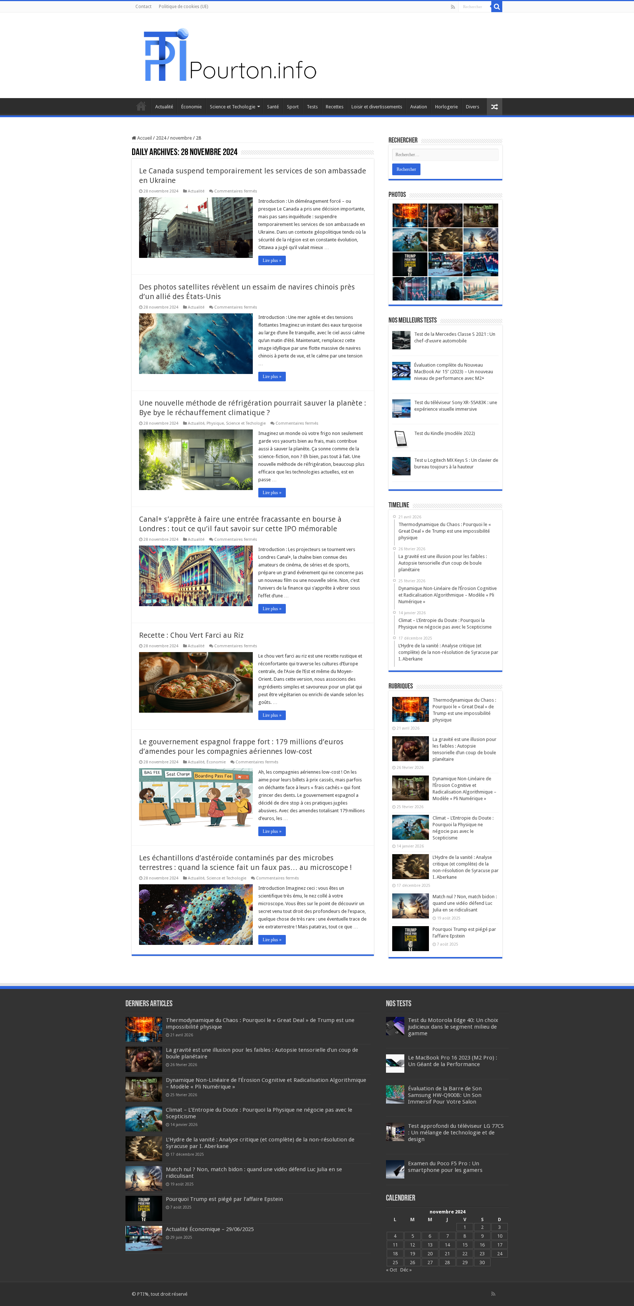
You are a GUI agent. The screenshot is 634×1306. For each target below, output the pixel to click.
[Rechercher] (496, 6)
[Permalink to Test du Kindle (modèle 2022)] (401, 439)
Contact (143, 6)
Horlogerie (446, 106)
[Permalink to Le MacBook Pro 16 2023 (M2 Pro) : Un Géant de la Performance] (395, 1063)
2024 (161, 138)
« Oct (391, 1270)
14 (447, 1245)
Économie (191, 106)
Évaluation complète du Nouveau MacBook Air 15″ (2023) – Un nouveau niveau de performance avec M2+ (453, 371)
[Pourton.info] (229, 54)
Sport (293, 106)
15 (464, 1245)
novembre (181, 138)
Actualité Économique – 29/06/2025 (210, 1229)
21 (447, 1253)
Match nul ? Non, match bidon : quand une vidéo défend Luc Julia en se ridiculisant (465, 903)
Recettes (334, 106)
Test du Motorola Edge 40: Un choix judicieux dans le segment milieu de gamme (453, 1027)
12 (412, 1245)
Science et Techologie (232, 106)
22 (464, 1253)
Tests (312, 106)
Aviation (418, 106)
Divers (472, 106)
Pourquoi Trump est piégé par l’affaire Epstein (224, 1199)
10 (499, 1236)
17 (499, 1245)
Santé (273, 106)
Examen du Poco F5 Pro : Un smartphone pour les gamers (445, 1166)
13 (430, 1245)
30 (482, 1262)
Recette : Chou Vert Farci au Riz (191, 635)
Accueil (141, 106)
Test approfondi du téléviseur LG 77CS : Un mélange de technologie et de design (456, 1133)
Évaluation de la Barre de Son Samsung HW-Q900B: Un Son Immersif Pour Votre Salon (445, 1095)
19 (412, 1253)
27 (430, 1262)
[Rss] (453, 7)
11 (395, 1245)
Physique (215, 423)
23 (482, 1253)
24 (499, 1253)
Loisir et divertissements (376, 106)
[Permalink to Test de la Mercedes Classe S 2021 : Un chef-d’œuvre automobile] (401, 340)
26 (412, 1262)
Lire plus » (272, 260)
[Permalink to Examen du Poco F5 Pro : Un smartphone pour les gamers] (395, 1169)
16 (482, 1245)
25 (395, 1262)
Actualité (164, 106)
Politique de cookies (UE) (183, 6)
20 (430, 1253)
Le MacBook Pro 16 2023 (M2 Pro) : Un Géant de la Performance (452, 1061)
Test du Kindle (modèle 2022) (444, 433)
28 (447, 1262)
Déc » (406, 1270)
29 (464, 1262)
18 (395, 1253)
